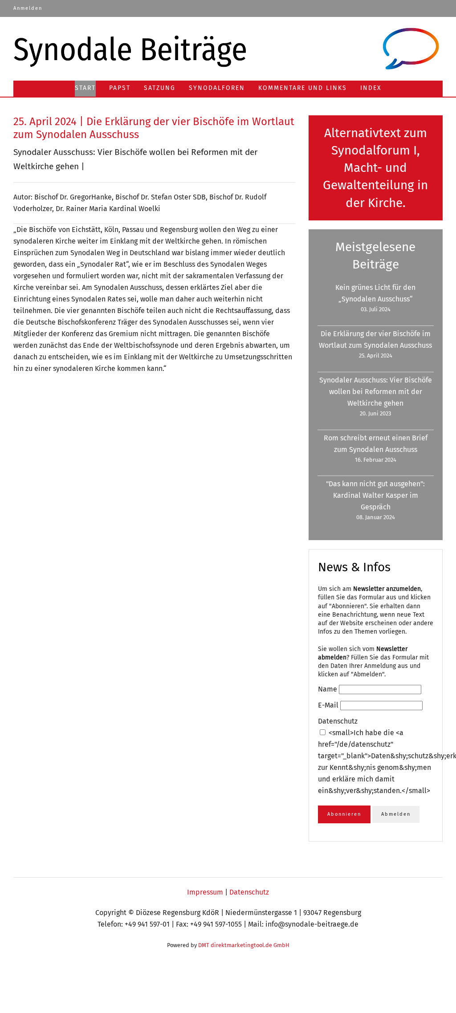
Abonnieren (344, 814)
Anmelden (27, 8)
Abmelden (396, 814)
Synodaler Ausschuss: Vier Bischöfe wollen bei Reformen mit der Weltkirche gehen (375, 391)
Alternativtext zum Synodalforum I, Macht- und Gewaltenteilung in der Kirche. (375, 168)
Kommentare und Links (302, 88)
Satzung (159, 88)
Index (371, 88)
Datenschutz (249, 892)
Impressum (205, 892)
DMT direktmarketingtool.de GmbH (243, 945)
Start (85, 88)
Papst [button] (119, 88)
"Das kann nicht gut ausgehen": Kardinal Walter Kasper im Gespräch (375, 495)
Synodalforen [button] (217, 88)
